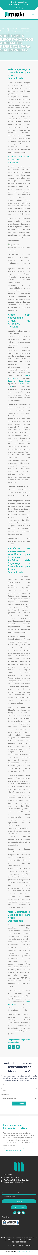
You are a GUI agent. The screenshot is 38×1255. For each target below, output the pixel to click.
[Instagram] (14, 1212)
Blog (7, 29)
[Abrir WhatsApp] (33, 1250)
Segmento (5, 1094)
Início (2, 29)
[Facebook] (23, 1212)
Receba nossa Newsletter (11, 1193)
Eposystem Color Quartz (19, 381)
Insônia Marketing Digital (25, 1251)
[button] (33, 14)
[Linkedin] (19, 1212)
